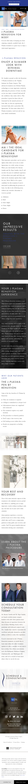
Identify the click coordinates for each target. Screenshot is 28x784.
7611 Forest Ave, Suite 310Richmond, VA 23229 (14, 725)
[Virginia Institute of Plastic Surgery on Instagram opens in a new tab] (6, 716)
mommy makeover (15, 762)
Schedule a (16, 677)
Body (7, 29)
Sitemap (23, 742)
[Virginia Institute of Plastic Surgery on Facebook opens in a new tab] (10, 716)
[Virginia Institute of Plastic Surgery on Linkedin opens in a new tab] (21, 716)
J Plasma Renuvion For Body (17, 29)
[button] (25, 8)
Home (3, 29)
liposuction (5, 108)
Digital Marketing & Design (16, 748)
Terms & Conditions (7, 742)
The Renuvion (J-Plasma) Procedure (12, 568)
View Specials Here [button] (14, 4)
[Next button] (26, 557)
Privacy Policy (16, 742)
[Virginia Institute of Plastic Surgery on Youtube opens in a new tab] (18, 716)
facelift (21, 762)
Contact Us (14, 445)
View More (7, 246)
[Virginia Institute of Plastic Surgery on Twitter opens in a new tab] (14, 716)
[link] (14, 708)
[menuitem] (6, 716)
